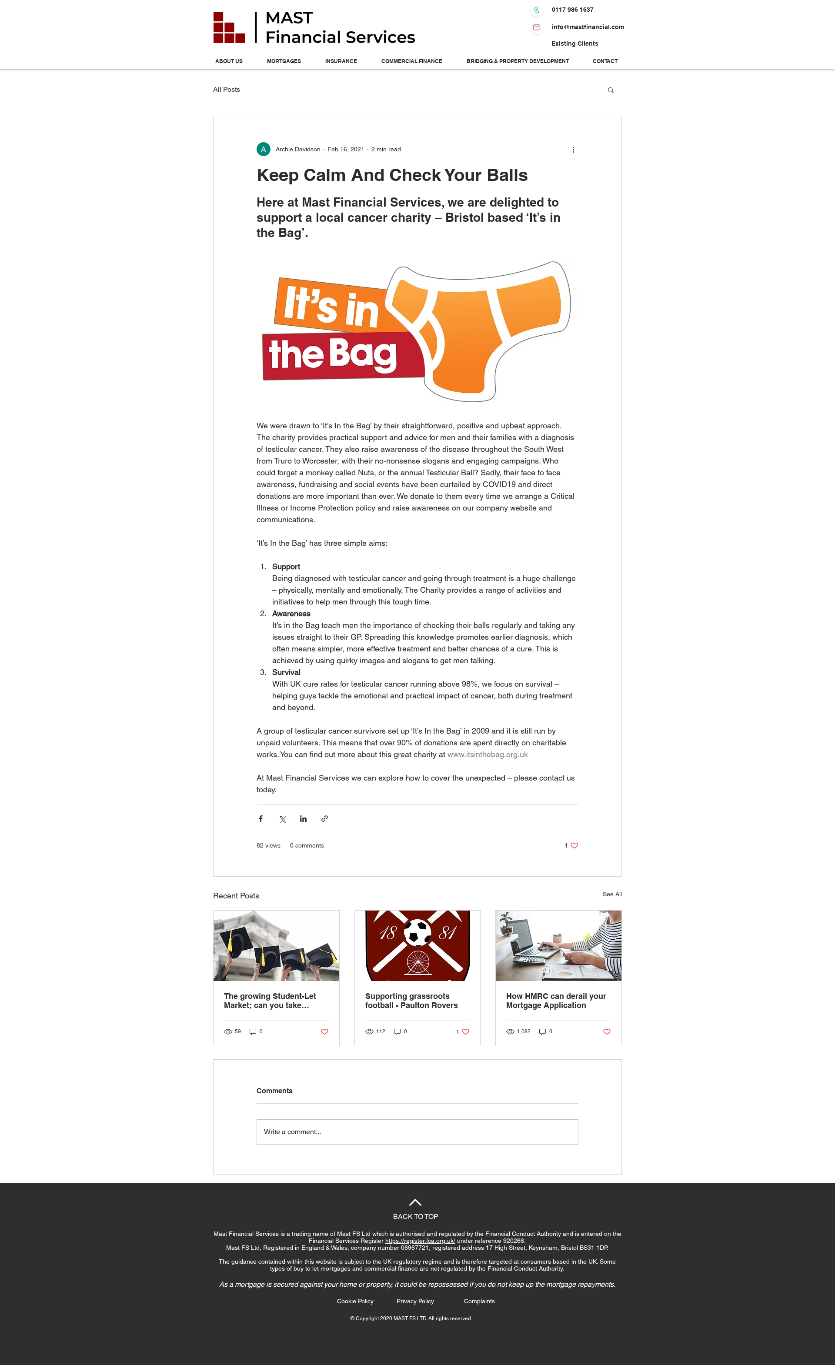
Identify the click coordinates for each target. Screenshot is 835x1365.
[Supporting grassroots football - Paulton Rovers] (418, 946)
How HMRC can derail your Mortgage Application (556, 1000)
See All (612, 894)
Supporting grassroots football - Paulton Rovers (411, 1000)
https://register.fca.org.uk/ (420, 1240)
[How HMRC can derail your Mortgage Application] (558, 946)
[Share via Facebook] (261, 818)
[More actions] (573, 149)
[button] (611, 89)
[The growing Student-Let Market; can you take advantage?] (276, 946)
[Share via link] (325, 818)
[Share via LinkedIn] (303, 818)
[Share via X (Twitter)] (282, 818)
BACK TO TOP (415, 1216)
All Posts (226, 89)
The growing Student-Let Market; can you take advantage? (270, 1000)
